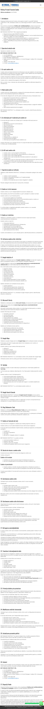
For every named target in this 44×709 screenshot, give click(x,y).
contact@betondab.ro (13, 63)
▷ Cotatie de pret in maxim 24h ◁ (22, 1)
